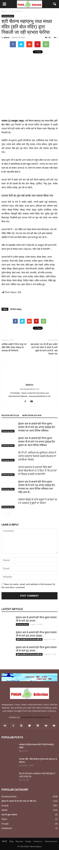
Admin (6, 37)
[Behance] (5, 726)
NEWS (5, 810)
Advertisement (51, 841)
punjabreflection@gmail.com (35, 717)
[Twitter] (29, 726)
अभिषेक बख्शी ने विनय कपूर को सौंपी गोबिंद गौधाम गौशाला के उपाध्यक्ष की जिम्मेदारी (14, 347)
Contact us (37, 841)
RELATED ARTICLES (10, 415)
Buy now (19, 841)
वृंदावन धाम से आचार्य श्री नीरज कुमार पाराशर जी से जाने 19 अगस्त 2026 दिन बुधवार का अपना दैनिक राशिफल (36, 442)
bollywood (7, 828)
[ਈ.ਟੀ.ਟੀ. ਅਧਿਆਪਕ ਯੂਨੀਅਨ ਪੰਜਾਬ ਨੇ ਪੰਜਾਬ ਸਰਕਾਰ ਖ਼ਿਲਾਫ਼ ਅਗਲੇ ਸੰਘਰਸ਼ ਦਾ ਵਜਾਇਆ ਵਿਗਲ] (9, 456)
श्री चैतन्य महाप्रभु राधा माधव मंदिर (39, 120)
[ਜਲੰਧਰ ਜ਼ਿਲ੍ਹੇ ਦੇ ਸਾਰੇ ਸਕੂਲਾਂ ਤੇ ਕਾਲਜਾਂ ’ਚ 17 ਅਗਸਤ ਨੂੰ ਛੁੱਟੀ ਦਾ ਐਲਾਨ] (9, 503)
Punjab (5, 805)
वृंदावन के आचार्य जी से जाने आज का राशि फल (29, 639)
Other (4, 819)
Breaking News (7, 16)
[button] (55, 4)
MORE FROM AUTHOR (31, 415)
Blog (11, 841)
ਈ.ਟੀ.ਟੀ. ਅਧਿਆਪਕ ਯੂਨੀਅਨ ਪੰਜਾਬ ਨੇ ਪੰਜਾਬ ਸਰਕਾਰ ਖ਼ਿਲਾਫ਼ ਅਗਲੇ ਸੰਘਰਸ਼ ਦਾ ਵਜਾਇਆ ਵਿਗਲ (37, 456)
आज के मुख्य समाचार (9, 814)
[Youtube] (32, 402)
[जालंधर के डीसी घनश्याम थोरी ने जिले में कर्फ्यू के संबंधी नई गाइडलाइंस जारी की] (9, 748)
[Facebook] (26, 402)
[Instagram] (21, 726)
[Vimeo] (38, 726)
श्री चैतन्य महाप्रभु (15, 309)
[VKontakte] (46, 726)
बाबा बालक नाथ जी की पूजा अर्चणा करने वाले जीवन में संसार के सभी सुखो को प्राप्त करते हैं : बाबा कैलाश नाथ (44, 349)
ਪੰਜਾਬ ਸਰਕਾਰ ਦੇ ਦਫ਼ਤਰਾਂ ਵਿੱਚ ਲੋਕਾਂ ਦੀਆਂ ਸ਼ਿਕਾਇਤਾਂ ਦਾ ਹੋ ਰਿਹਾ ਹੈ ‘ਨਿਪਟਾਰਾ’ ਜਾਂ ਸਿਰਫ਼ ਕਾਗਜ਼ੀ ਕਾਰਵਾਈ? (37, 471)
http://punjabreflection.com (29, 389)
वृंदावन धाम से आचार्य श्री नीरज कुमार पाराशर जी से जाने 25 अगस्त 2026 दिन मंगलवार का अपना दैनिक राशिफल (36, 427)
